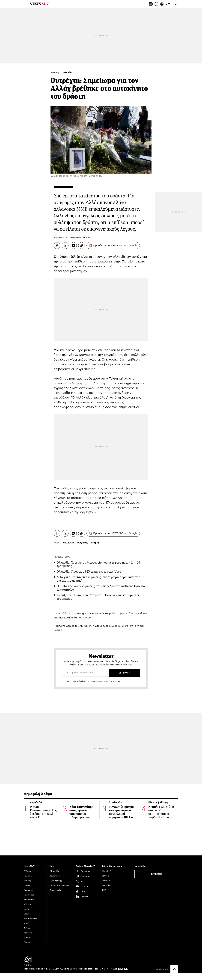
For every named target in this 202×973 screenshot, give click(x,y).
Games (70, 626)
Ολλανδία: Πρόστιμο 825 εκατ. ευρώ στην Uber (89, 571)
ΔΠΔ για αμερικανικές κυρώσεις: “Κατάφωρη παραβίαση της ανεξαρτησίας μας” (98, 579)
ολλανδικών (122, 256)
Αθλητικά (28, 904)
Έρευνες (28, 914)
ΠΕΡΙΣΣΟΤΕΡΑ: (62, 557)
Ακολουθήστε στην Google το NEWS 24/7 (79, 613)
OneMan (106, 881)
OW (104, 890)
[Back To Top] (174, 969)
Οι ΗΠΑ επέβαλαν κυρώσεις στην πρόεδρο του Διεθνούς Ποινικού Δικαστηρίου (101, 588)
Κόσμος (54, 73)
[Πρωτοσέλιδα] (151, 4)
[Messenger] (73, 245)
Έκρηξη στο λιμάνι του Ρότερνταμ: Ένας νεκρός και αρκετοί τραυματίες (98, 597)
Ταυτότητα (55, 876)
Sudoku (115, 626)
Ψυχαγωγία (29, 900)
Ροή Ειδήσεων (30, 919)
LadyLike (106, 885)
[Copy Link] (81, 245)
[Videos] (156, 4)
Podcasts (28, 933)
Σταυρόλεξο (102, 626)
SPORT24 (106, 876)
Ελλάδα (27, 871)
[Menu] (26, 4)
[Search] (176, 4)
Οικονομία (28, 890)
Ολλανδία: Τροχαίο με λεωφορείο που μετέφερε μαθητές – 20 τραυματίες (98, 564)
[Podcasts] (162, 4)
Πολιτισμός (29, 895)
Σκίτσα (27, 928)
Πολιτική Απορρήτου (59, 885)
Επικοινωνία (55, 890)
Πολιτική (28, 876)
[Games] (168, 4)
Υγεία (26, 909)
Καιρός (27, 923)
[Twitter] (65, 245)
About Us (54, 871)
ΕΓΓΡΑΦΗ (156, 874)
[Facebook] (57, 245)
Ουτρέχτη (129, 261)
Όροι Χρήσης (56, 881)
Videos (27, 938)
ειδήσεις (143, 613)
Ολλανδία (67, 73)
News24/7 (106, 871)
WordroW (128, 626)
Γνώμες (27, 885)
